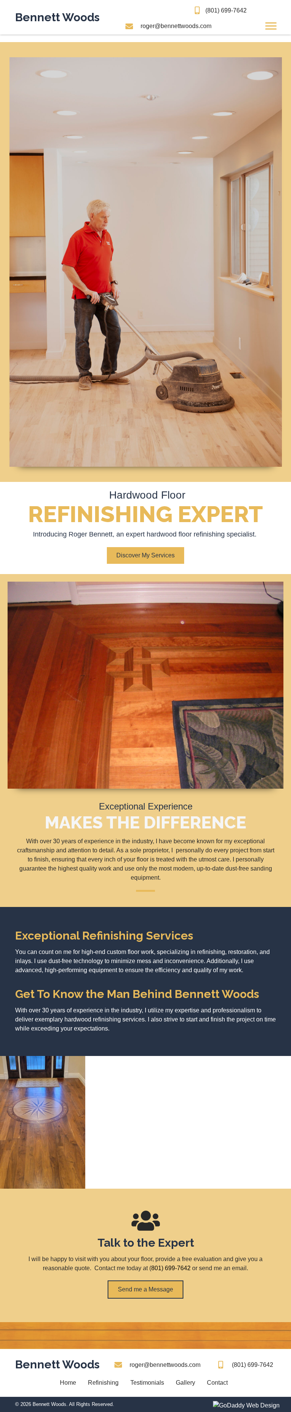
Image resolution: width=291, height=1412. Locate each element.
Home (68, 1382)
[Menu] (271, 26)
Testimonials (147, 1382)
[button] (145, 555)
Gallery (185, 1382)
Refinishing (103, 1382)
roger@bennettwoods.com (176, 26)
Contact (217, 1382)
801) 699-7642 (171, 1268)
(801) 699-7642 (226, 10)
